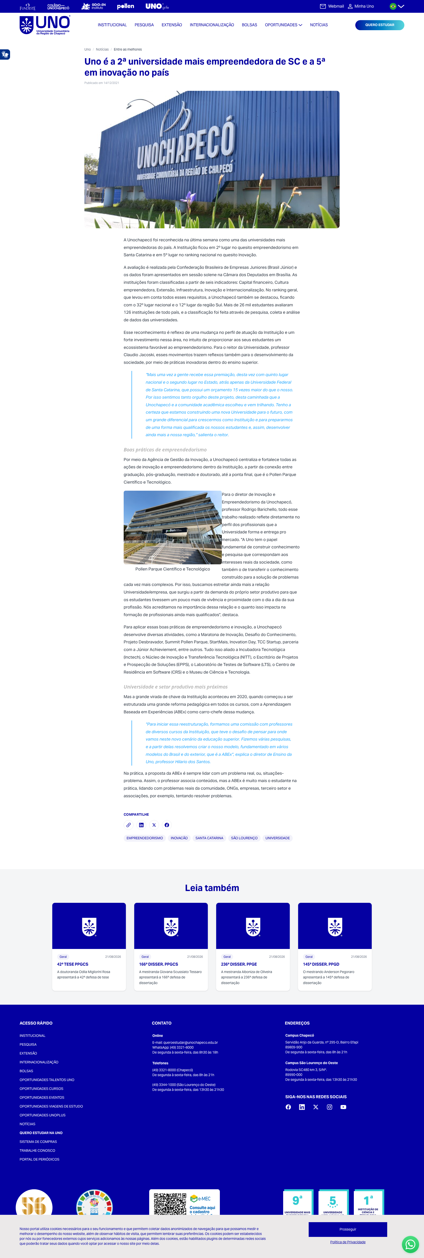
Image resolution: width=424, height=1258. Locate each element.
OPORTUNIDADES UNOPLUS (43, 1115)
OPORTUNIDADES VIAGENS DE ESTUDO (51, 1106)
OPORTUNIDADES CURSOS (41, 1088)
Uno (87, 49)
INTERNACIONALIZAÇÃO (39, 1062)
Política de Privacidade (348, 1242)
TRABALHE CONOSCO (37, 1150)
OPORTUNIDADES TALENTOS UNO (47, 1080)
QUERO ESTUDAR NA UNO (41, 1133)
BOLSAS (26, 1071)
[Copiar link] (128, 825)
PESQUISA (28, 1044)
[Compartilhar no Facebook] (167, 825)
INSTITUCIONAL (32, 1035)
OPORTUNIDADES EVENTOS (42, 1097)
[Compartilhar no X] (154, 825)
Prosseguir (348, 1229)
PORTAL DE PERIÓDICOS (39, 1159)
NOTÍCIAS (27, 1124)
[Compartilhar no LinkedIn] (141, 825)
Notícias (102, 49)
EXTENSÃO (28, 1053)
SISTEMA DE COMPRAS (38, 1141)
